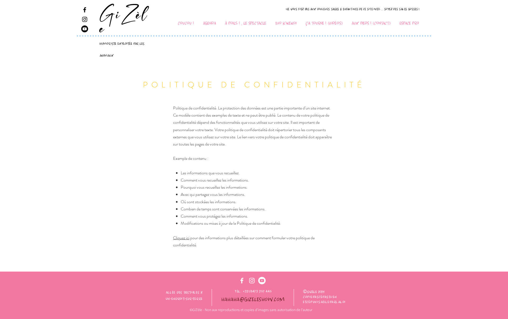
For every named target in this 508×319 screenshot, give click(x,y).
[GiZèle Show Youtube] (84, 28)
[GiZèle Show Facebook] (84, 9)
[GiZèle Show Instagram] (84, 19)
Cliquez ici (181, 238)
